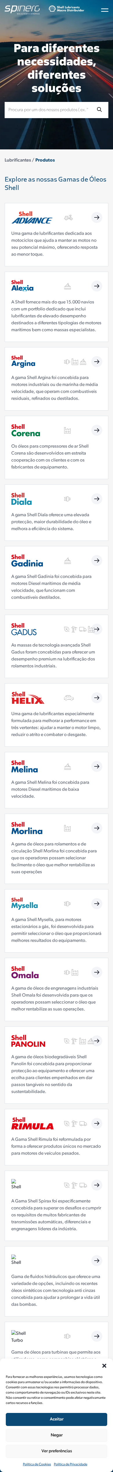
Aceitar (56, 1419)
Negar (57, 1435)
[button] (104, 1366)
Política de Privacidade (70, 1464)
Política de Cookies (37, 1464)
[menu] (104, 10)
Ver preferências (56, 1451)
